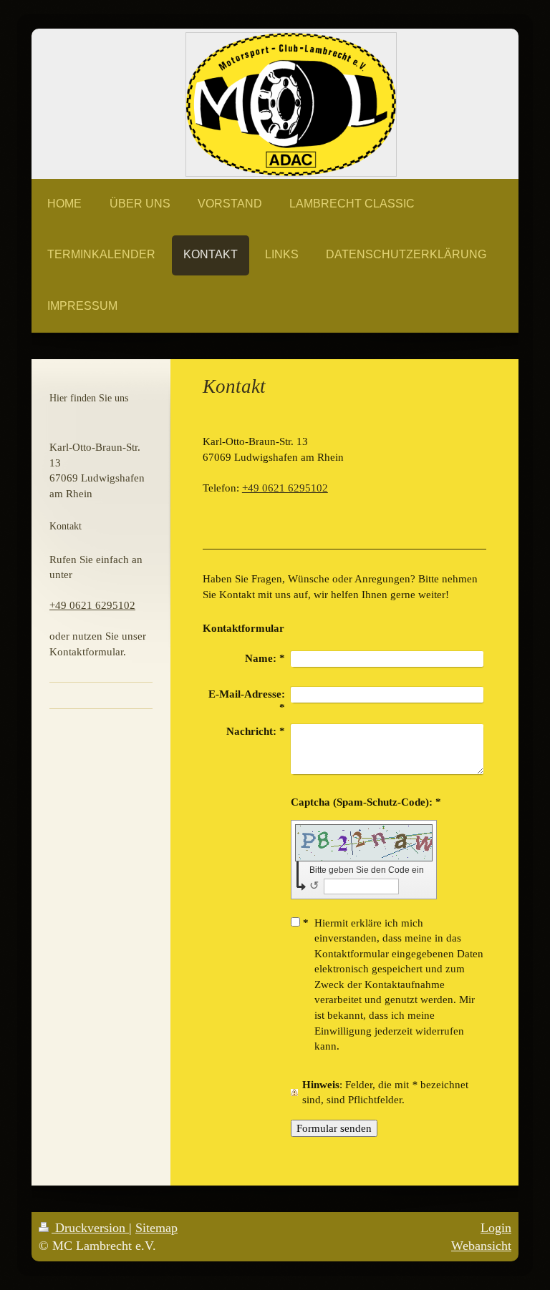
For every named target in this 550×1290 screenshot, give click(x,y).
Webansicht (481, 1245)
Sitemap (156, 1228)
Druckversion (90, 1228)
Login (496, 1228)
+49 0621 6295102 (285, 488)
